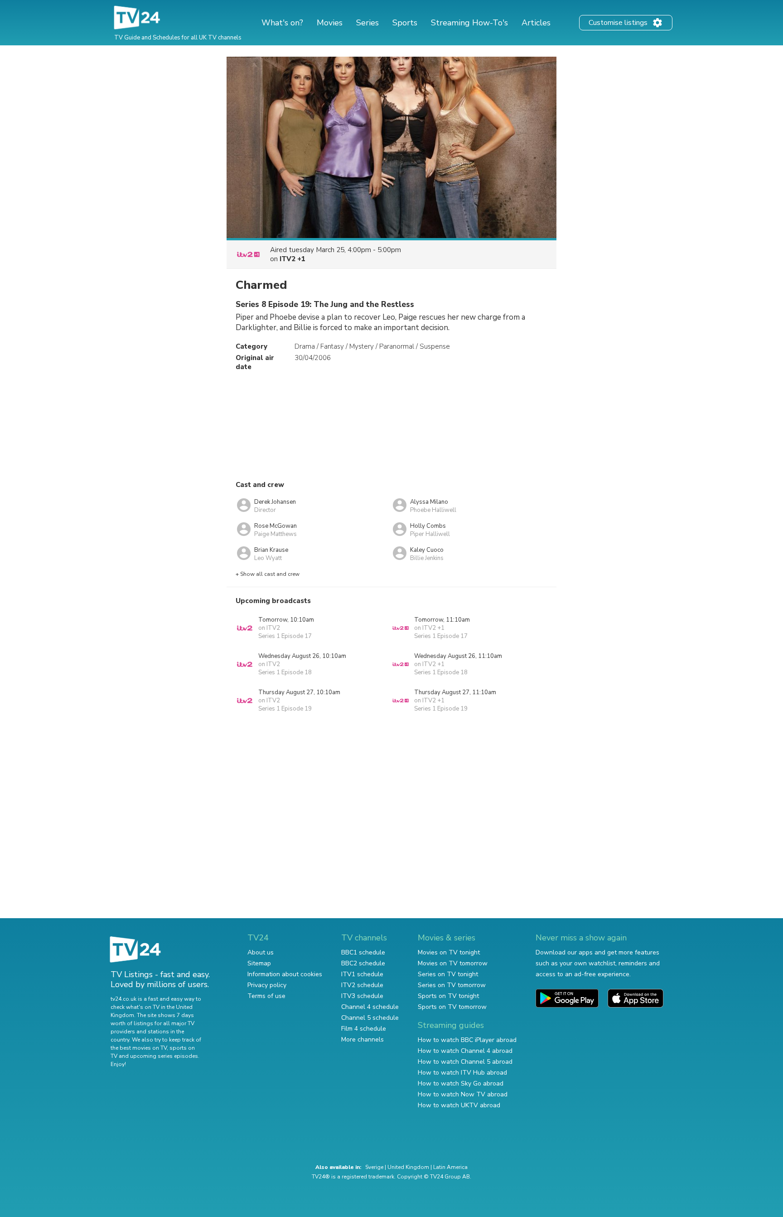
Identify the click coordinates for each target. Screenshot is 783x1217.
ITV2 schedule (362, 985)
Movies (330, 22)
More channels (362, 1039)
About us (260, 952)
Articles (536, 22)
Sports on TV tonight (448, 996)
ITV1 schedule (362, 974)
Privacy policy (266, 985)
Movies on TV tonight (449, 952)
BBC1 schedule (363, 952)
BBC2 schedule (363, 963)
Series (367, 22)
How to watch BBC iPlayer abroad (467, 1040)
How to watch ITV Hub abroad (462, 1072)
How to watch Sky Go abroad (460, 1083)
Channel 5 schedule (370, 1017)
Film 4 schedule (363, 1028)
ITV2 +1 (292, 258)
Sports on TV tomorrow (452, 1007)
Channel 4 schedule (370, 1007)
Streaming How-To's (469, 22)
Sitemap (259, 963)
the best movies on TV (139, 1047)
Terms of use (266, 996)
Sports (404, 22)
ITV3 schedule (362, 996)
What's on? (282, 22)
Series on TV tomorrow (452, 985)
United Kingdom (408, 1167)
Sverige (374, 1167)
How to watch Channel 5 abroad (465, 1061)
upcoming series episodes (164, 1056)
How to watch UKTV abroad (459, 1105)
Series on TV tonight (448, 974)
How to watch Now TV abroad (463, 1094)
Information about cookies (284, 974)
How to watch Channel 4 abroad (465, 1051)
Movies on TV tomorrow (453, 963)
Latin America (450, 1167)
